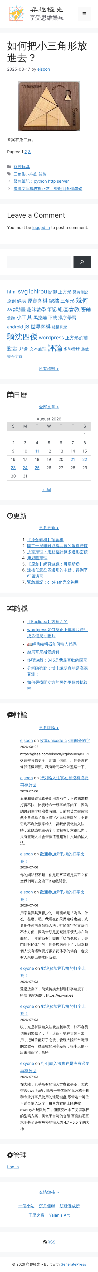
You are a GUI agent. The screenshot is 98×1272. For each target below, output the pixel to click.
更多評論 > (49, 727)
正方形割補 (76, 338)
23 (13, 467)
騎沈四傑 (22, 336)
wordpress (51, 338)
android (15, 326)
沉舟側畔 (47, 1206)
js (26, 326)
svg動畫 (16, 309)
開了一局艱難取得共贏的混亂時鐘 (57, 545)
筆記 (52, 309)
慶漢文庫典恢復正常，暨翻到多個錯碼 (48, 188)
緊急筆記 (80, 292)
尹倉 (23, 349)
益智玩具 (22, 166)
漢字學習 (67, 317)
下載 (52, 317)
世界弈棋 (41, 327)
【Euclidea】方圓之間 (47, 621)
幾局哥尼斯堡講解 (43, 652)
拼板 (32, 174)
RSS (51, 1242)
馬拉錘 (40, 317)
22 (84, 459)
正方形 (65, 292)
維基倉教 (69, 309)
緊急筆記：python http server (41, 181)
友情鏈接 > (49, 1192)
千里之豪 (36, 1215)
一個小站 (26, 1206)
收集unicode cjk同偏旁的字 (65, 740)
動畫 (12, 348)
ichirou (38, 291)
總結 (54, 300)
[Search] (82, 262)
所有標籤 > (49, 368)
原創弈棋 (38, 301)
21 (73, 459)
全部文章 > (49, 407)
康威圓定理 (37, 558)
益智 (43, 174)
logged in (41, 227)
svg (23, 291)
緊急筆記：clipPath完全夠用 (53, 582)
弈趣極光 (46, 9)
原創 (11, 300)
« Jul (46, 489)
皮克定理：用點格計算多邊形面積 (57, 552)
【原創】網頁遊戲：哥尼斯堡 (53, 564)
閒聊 (52, 291)
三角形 (20, 174)
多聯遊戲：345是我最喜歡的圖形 (57, 660)
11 (37, 451)
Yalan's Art (59, 1215)
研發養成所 (70, 1206)
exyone (27, 968)
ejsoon (26, 740)
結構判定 (59, 327)
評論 (55, 347)
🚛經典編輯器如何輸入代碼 (52, 644)
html (12, 292)
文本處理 (38, 348)
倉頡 (11, 317)
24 (25, 467)
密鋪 (86, 309)
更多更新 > (49, 527)
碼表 (21, 301)
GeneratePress (73, 1264)
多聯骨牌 (72, 348)
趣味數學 (36, 309)
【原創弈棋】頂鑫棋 (45, 539)
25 (37, 467)
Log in (13, 1167)
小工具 (24, 317)
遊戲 (85, 349)
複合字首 (14, 356)
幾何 (82, 300)
